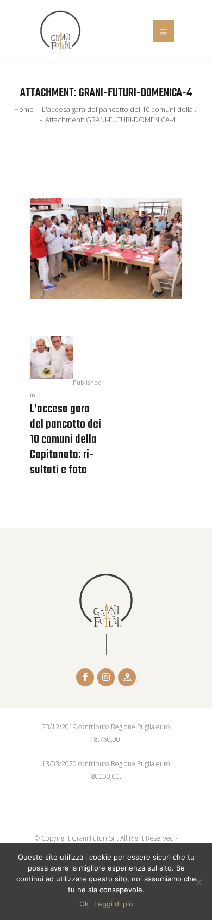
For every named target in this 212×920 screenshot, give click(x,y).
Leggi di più (113, 903)
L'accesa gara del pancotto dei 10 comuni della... (120, 109)
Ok (84, 903)
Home (24, 109)
